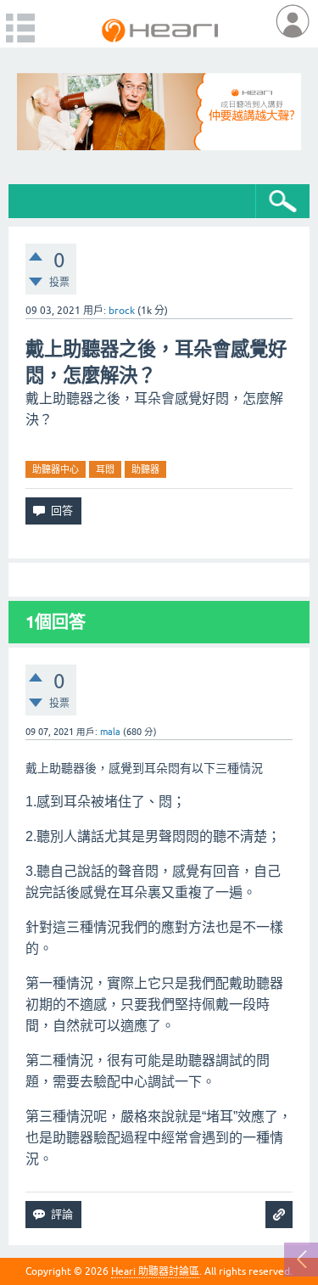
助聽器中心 (55, 469)
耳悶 (105, 469)
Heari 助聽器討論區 (155, 1271)
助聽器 (145, 469)
